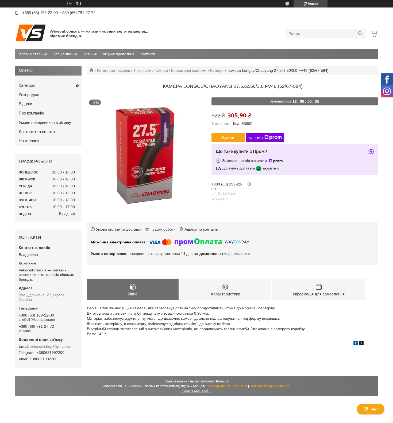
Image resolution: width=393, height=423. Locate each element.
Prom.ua (222, 381)
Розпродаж (29, 94)
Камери (217, 70)
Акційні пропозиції (118, 54)
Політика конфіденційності (270, 386)
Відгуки (25, 103)
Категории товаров (113, 70)
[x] (361, 344)
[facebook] (355, 344)
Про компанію (65, 54)
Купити (228, 137)
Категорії (27, 85)
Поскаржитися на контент (227, 386)
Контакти (147, 54)
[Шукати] (360, 33)
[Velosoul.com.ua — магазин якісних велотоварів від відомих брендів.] (31, 33)
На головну (29, 141)
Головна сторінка (32, 54)
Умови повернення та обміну (45, 122)
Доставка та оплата (37, 131)
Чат (374, 409)
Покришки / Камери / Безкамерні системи (170, 70)
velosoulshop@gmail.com (52, 346)
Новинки (90, 54)
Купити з (255, 137)
